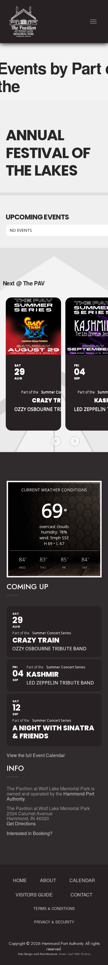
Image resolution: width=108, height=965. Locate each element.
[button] (93, 21)
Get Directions (21, 823)
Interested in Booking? (29, 833)
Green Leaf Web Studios (74, 954)
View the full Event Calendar (36, 755)
